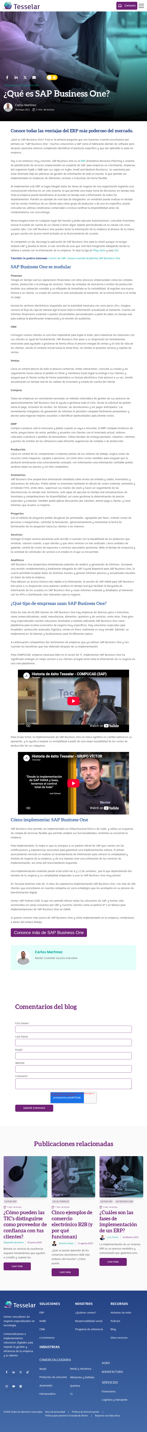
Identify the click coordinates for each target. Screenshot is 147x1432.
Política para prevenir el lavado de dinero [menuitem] (66, 1415)
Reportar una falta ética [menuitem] (107, 1415)
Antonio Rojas (66, 1243)
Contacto (130, 5)
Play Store (99, 250)
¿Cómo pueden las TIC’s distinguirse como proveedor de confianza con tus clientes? (25, 1224)
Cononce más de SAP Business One (49, 932)
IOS (116, 250)
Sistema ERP (10, 85)
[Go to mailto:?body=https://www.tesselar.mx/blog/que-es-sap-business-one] (34, 77)
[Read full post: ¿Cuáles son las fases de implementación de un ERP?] (121, 1176)
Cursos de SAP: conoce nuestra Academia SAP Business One (84, 258)
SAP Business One (28, 85)
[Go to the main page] (21, 6)
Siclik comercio (61, 1202)
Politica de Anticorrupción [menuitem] (85, 1412)
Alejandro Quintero (14, 1242)
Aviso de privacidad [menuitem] (55, 1412)
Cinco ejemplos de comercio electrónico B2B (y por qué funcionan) (72, 1224)
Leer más (17, 1266)
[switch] (52, 77)
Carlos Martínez (25, 105)
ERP (83, 161)
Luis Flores (112, 1237)
